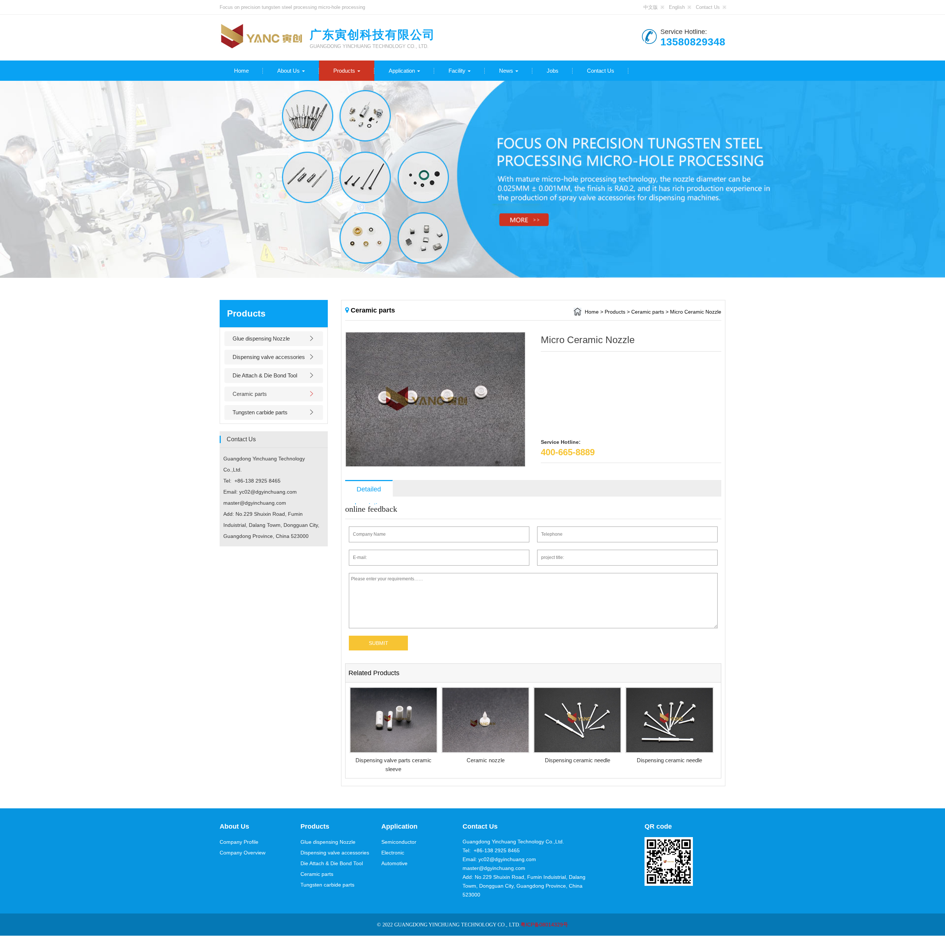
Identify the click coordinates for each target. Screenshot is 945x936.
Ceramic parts (250, 394)
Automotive (394, 863)
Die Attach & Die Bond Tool (265, 375)
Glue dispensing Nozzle (261, 338)
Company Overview (242, 853)
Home (241, 71)
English (677, 7)
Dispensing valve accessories (269, 357)
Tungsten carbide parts (260, 412)
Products (345, 71)
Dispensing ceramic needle (577, 760)
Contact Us (708, 7)
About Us (289, 71)
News (507, 71)
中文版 (650, 7)
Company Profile (239, 842)
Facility (458, 71)
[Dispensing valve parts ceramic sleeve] (393, 720)
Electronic (392, 853)
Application (402, 71)
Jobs (553, 71)
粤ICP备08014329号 (544, 925)
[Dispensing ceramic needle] (577, 720)
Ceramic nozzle (486, 760)
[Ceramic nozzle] (485, 720)
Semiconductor (398, 842)
